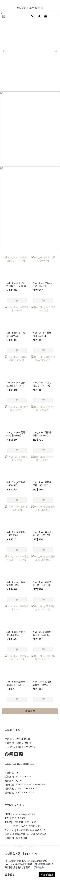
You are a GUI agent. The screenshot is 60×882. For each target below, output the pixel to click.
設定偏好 (10, 874)
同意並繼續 (46, 874)
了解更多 (39, 867)
